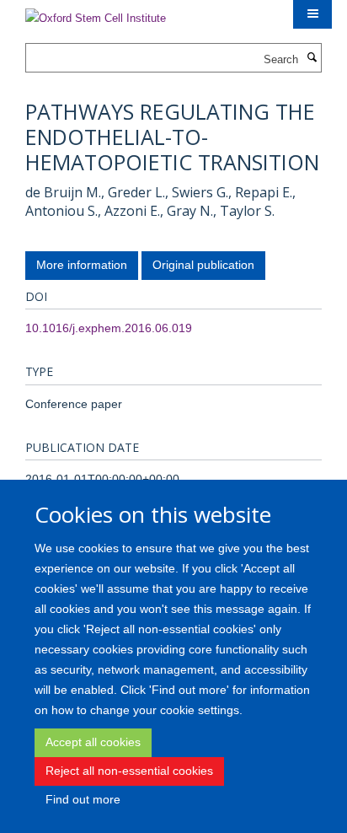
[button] (312, 14)
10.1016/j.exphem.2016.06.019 (108, 328)
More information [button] (81, 264)
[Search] (311, 58)
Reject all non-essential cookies (129, 770)
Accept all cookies (93, 742)
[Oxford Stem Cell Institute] (95, 13)
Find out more (82, 799)
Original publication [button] (203, 264)
